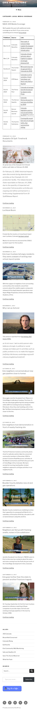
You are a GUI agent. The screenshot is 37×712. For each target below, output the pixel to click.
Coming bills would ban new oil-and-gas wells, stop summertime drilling (27, 123)
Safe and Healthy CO (9, 652)
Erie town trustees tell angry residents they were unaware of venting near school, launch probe (18, 256)
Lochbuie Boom (9, 210)
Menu (19, 9)
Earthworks (6, 645)
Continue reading (8, 203)
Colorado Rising (8, 641)
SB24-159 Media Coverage (14, 24)
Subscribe (28, 679)
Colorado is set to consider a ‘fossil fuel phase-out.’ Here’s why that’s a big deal (26, 79)
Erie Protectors (14, 2)
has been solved (23, 236)
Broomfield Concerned (10, 637)
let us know (22, 32)
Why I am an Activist (11, 308)
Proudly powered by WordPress (12, 707)
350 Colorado (7, 634)
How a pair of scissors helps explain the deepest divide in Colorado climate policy (27, 46)
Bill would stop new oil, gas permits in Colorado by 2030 (27, 69)
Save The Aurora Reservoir (11, 656)
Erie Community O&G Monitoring (13, 648)
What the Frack (7, 659)
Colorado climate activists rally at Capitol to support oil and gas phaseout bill (26, 58)
